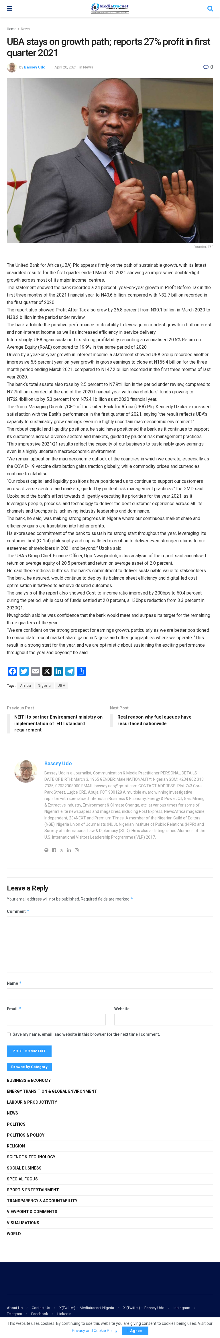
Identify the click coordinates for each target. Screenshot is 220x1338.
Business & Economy (29, 1080)
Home (11, 29)
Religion (16, 1146)
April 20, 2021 (65, 67)
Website (121, 1009)
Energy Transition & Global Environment (52, 1091)
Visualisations (23, 1223)
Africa (25, 686)
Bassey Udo (34, 67)
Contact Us (41, 1308)
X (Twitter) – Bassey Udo (143, 1308)
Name (14, 983)
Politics (16, 1124)
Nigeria (44, 686)
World (14, 1233)
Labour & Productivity (32, 1102)
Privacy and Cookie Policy (94, 1330)
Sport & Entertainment (33, 1190)
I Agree (135, 1331)
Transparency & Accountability (42, 1200)
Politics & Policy (25, 1135)
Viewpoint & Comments (32, 1211)
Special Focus (22, 1179)
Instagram (182, 1308)
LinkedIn (64, 1314)
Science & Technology (31, 1157)
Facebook (39, 1314)
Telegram (14, 1314)
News (25, 29)
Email (14, 1008)
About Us (15, 1308)
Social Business (24, 1168)
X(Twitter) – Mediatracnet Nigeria (86, 1308)
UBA (61, 686)
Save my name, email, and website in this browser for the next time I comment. (86, 1034)
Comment (18, 911)
